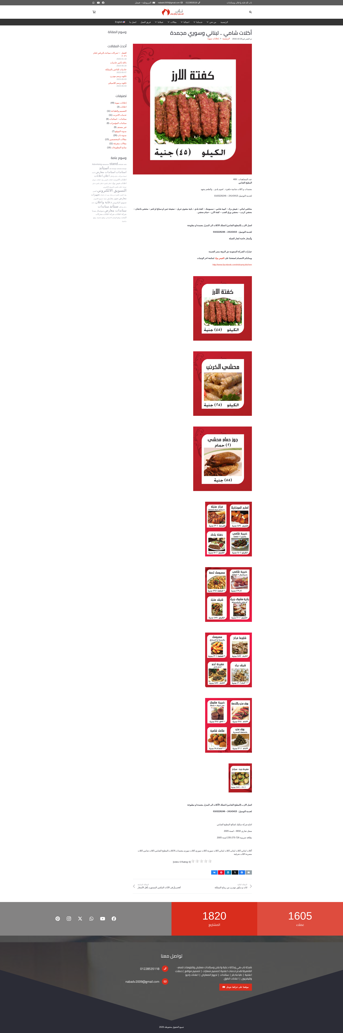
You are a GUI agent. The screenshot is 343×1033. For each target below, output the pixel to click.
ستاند (114, 206)
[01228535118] (163, 968)
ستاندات (103, 206)
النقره (122, 195)
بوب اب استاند (104, 195)
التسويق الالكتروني (111, 190)
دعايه (93, 202)
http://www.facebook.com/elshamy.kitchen (232, 265)
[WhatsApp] (93, 2)
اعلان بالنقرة (107, 183)
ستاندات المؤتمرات (118, 123)
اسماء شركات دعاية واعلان (118, 176)
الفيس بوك (219, 258)
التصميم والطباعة (118, 111)
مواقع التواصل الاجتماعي (113, 217)
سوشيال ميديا (98, 211)
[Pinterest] (57, 918)
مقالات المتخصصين (117, 139)
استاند (104, 168)
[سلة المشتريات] (94, 12)
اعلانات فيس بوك (119, 183)
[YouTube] (98, 2)
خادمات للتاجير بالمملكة (115, 69)
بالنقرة (117, 195)
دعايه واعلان (122, 207)
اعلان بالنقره (118, 187)
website (120, 164)
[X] (80, 918)
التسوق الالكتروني (108, 187)
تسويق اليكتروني (119, 202)
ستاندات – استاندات (117, 119)
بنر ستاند (112, 195)
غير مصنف (121, 127)
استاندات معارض (105, 172)
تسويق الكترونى (98, 198)
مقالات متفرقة (119, 143)
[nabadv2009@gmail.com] (163, 981)
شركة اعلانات (120, 214)
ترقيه (105, 198)
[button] (250, 12)
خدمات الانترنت (119, 115)
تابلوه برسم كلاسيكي (117, 83)
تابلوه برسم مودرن (118, 76)
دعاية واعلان (103, 202)
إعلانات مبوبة (120, 103)
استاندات (121, 172)
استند (93, 172)
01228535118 (149, 969)
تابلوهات (188, 967)
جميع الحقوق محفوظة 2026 (171, 1027)
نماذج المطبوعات (118, 147)
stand (113, 164)
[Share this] (242, 872)
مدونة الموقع (120, 131)
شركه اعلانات (109, 214)
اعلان (106, 175)
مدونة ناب (122, 135)
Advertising (97, 164)
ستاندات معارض (115, 210)
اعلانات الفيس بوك (107, 180)
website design (121, 169)
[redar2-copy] (172, 12)
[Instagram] (68, 918)
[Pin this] (221, 872)
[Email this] (248, 872)
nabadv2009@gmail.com (142, 982)
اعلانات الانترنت (119, 179)
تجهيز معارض (112, 198)
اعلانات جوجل (96, 180)
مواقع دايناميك (101, 217)
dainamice (105, 164)
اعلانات (123, 107)
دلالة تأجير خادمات (118, 63)
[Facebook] (103, 2)
